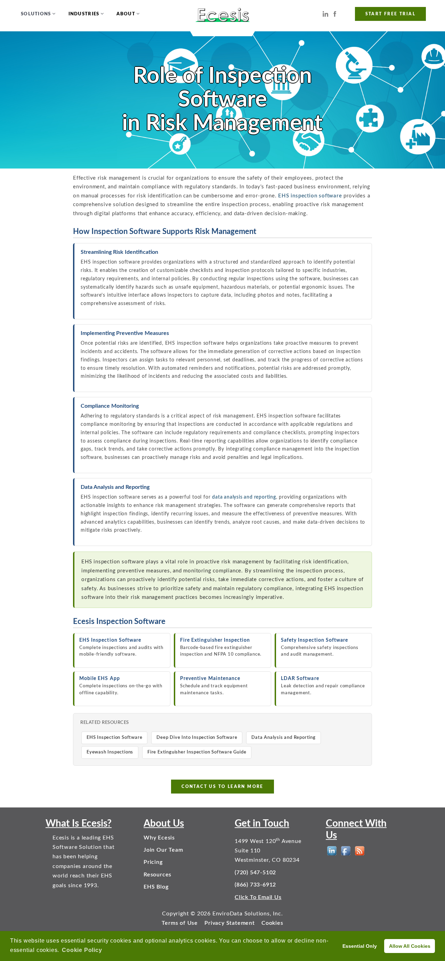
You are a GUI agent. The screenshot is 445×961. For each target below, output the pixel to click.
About (125, 14)
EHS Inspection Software (114, 737)
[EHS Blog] (360, 851)
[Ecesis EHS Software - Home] (222, 14)
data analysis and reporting (244, 497)
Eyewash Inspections (110, 752)
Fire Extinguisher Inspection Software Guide (196, 752)
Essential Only (359, 946)
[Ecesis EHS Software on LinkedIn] (325, 13)
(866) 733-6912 (255, 885)
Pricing (153, 862)
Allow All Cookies (409, 946)
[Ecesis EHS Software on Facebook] (335, 13)
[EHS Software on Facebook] (346, 851)
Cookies (272, 923)
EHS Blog (156, 887)
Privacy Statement (229, 923)
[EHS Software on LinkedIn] (332, 851)
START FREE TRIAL (390, 14)
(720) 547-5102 (255, 872)
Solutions (36, 14)
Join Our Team (163, 850)
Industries (83, 14)
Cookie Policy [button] (82, 950)
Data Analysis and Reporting (283, 737)
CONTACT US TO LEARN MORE (222, 786)
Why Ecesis (159, 838)
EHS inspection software (310, 195)
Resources (157, 874)
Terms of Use (180, 923)
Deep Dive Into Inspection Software (196, 737)
